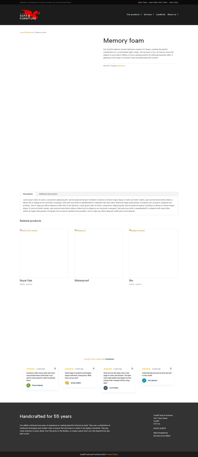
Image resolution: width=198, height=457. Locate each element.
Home (22, 32)
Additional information (48, 194)
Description (28, 194)
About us (171, 15)
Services (148, 15)
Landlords (160, 15)
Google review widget (92, 359)
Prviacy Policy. (112, 454)
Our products (133, 15)
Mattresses (30, 32)
